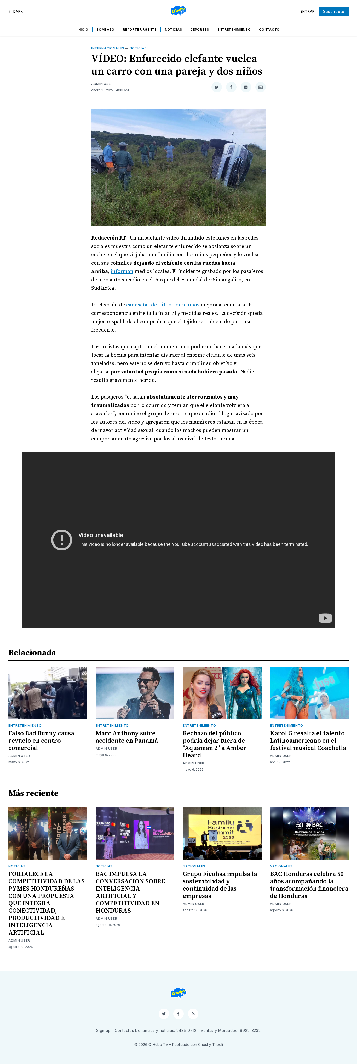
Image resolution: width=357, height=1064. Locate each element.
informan (122, 271)
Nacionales (194, 866)
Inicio (82, 29)
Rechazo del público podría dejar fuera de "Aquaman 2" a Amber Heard (214, 744)
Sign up (103, 1030)
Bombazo (105, 29)
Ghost (203, 1044)
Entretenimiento (234, 29)
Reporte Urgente (140, 29)
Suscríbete (333, 11)
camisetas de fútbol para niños (162, 305)
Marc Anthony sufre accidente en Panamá (127, 737)
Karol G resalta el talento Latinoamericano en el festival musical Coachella (308, 741)
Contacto (269, 29)
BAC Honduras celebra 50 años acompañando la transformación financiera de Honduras (309, 885)
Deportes (199, 29)
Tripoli (217, 1044)
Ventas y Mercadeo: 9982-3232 (231, 1030)
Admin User (102, 84)
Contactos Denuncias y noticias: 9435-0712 (156, 1030)
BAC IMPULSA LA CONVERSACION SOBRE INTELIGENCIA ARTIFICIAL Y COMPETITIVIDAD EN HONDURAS (130, 892)
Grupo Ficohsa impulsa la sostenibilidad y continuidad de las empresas (220, 885)
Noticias (173, 29)
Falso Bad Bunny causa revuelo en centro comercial (41, 741)
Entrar (308, 11)
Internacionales (107, 48)
